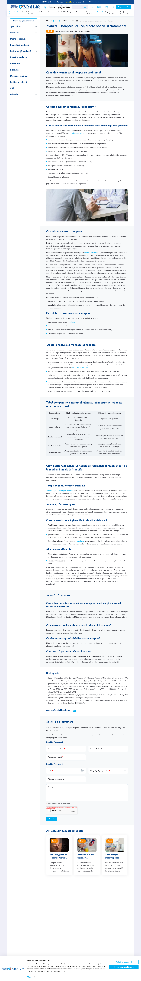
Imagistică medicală (19, 45)
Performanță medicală (20, 51)
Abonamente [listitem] (80, 12)
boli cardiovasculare (80, 367)
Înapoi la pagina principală (23, 21)
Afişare (29, 977)
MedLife (49, 21)
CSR (12, 88)
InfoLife (14, 94)
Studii (72, 21)
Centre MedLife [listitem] (31, 13)
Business (14, 69)
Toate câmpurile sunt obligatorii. (58, 804)
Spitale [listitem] (41, 12)
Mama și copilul (17, 38)
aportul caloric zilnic (76, 133)
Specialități (62, 12)
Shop (99, 7)
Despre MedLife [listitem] (112, 13)
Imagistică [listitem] (71, 12)
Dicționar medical (18, 76)
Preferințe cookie (122, 962)
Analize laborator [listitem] (49, 13)
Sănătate (14, 32)
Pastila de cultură (18, 82)
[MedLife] (25, 7)
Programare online (124, 7)
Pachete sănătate (89, 13)
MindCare (15, 63)
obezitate (71, 322)
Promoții (100, 12)
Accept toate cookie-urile (124, 967)
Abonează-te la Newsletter (58, 710)
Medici (24, 12)
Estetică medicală (18, 57)
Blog (106, 12)
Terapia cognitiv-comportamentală (59, 490)
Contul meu (113, 7)
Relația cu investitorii (124, 13)
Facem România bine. (14, 13)
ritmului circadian (91, 252)
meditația (80, 541)
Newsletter (92, 7)
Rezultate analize (106, 7)
